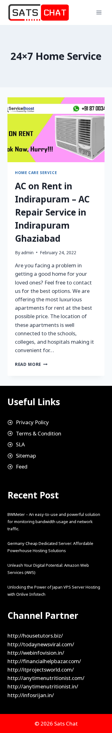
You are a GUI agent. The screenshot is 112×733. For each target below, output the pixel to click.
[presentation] (56, 129)
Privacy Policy (32, 422)
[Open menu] (99, 12)
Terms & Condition (38, 433)
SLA (20, 444)
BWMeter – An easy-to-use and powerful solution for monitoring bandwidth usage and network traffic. (53, 522)
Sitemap (26, 455)
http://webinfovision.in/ (35, 652)
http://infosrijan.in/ (30, 695)
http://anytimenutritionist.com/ (45, 678)
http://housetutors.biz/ (35, 635)
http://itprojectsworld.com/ (40, 669)
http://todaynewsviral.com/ (40, 644)
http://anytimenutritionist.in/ (42, 686)
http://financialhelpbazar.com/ (44, 661)
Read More (31, 364)
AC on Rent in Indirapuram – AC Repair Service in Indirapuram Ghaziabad (52, 212)
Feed (21, 466)
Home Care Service (36, 172)
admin (27, 252)
